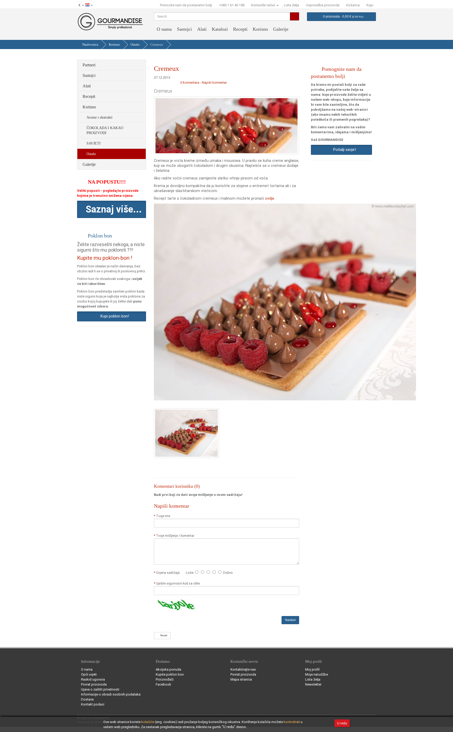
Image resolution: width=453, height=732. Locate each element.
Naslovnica (90, 44)
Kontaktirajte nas (243, 669)
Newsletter (313, 684)
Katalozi (220, 29)
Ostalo (135, 44)
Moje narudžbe (316, 674)
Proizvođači (165, 679)
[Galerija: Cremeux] (186, 433)
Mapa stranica (241, 679)
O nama (164, 29)
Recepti (240, 29)
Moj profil (312, 669)
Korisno (260, 29)
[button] (111, 209)
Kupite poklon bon (170, 674)
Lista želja (312, 679)
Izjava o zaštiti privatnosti (100, 689)
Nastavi (290, 620)
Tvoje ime (163, 516)
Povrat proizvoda (94, 684)
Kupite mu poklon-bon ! (104, 258)
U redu (342, 723)
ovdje (269, 198)
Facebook (163, 684)
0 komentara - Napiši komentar (203, 82)
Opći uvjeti (89, 674)
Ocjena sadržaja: (169, 573)
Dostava (87, 699)
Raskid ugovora (93, 679)
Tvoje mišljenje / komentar (175, 536)
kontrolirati (292, 722)
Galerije (280, 29)
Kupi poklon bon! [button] (113, 316)
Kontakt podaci (92, 704)
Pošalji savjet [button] (343, 149)
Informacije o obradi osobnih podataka (111, 694)
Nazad (163, 635)
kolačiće (147, 722)
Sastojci (184, 29)
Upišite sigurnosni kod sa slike (178, 583)
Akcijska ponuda (168, 669)
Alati (202, 29)
